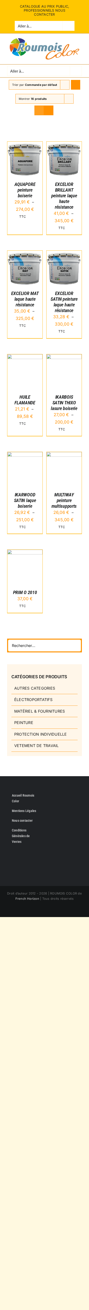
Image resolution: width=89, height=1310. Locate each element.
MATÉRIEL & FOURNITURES (39, 711)
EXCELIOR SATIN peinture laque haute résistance (64, 302)
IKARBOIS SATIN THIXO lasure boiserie (64, 402)
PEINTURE (23, 722)
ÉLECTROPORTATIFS (33, 699)
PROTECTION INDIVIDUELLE (40, 734)
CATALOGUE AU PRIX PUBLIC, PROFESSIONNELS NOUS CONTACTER (44, 10)
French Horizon (27, 898)
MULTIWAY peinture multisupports (64, 500)
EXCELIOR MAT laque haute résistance (25, 299)
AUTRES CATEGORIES (34, 688)
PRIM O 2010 (25, 592)
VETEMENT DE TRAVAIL (36, 745)
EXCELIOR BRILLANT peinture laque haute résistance (64, 195)
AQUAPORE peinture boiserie (25, 189)
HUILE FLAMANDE (24, 400)
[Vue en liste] (48, 110)
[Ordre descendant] (75, 85)
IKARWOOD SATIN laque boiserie (25, 500)
